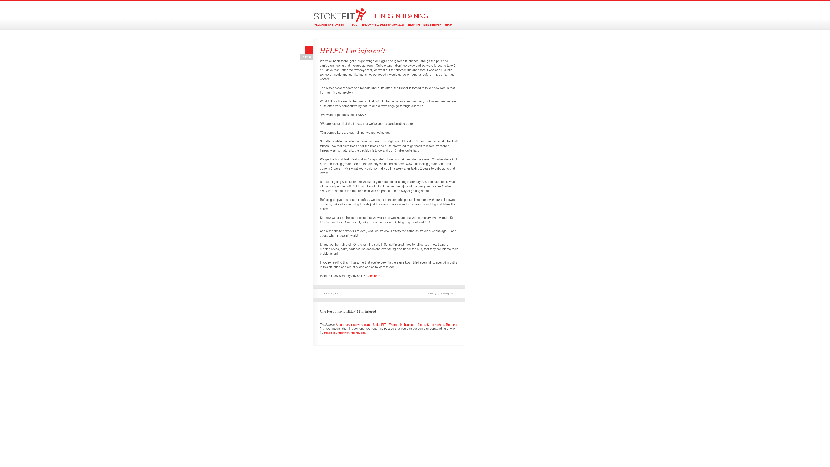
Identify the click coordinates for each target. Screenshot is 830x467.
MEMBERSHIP (432, 24)
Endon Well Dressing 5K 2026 (383, 24)
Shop (448, 24)
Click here (373, 275)
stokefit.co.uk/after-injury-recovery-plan (345, 332)
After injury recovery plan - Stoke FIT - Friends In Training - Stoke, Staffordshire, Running (396, 324)
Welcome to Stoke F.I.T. (329, 24)
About (354, 24)
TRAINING (414, 24)
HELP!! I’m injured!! (353, 50)
